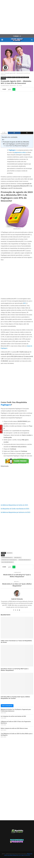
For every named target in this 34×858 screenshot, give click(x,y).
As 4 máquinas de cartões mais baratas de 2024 (13, 716)
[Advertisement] (17, 17)
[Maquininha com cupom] (17, 832)
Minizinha (9, 77)
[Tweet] (27, 133)
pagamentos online (20, 152)
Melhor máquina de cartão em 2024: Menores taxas (14, 728)
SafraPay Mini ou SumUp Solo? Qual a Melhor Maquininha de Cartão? (15, 697)
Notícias (13, 77)
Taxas (27, 77)
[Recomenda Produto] (17, 841)
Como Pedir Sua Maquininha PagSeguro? (17, 145)
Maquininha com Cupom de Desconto (21, 855)
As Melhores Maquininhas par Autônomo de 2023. (16, 512)
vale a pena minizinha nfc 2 (7, 562)
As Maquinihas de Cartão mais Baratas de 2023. (15, 508)
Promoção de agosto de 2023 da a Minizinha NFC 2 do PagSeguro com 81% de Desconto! (16, 143)
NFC (24, 303)
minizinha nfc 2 (17, 557)
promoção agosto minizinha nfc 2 (9, 559)
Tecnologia (3, 78)
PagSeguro (18, 77)
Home (2, 73)
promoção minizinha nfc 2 (24, 559)
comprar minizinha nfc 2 (7, 557)
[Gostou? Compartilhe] (14, 133)
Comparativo (3, 77)
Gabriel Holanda (5, 85)
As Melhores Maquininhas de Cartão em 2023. (14, 505)
